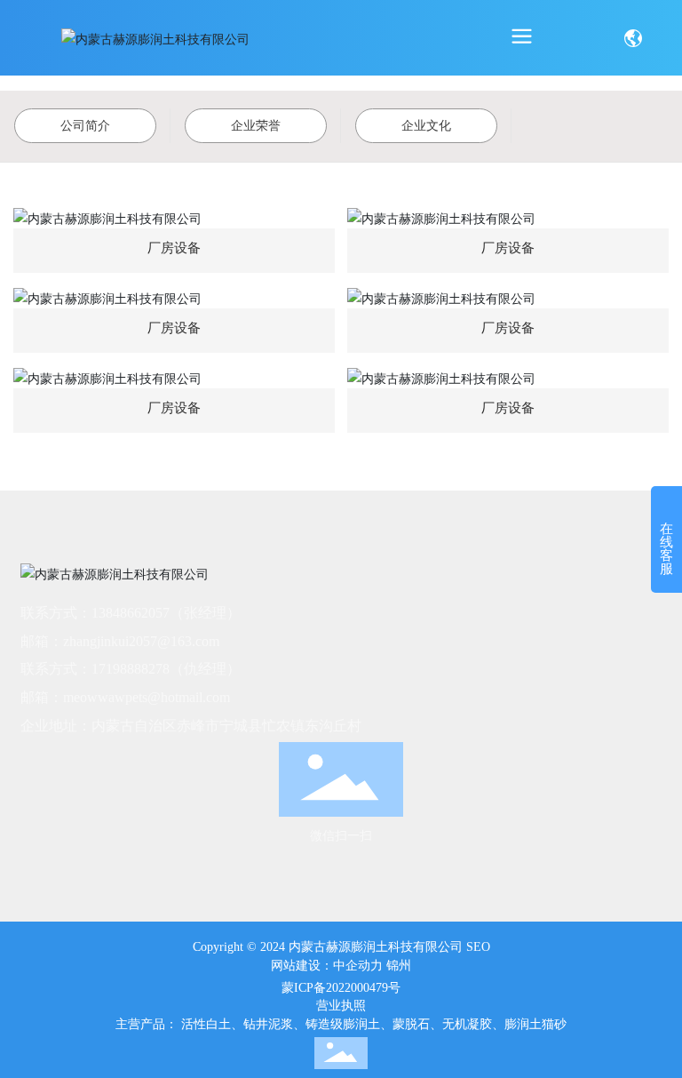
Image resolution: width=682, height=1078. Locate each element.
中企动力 (358, 965)
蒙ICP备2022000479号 (341, 987)
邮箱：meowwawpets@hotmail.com (125, 697)
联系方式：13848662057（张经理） (130, 612)
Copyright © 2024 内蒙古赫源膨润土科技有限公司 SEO (341, 947)
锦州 (398, 965)
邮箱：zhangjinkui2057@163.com (119, 641)
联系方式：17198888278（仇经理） (130, 668)
